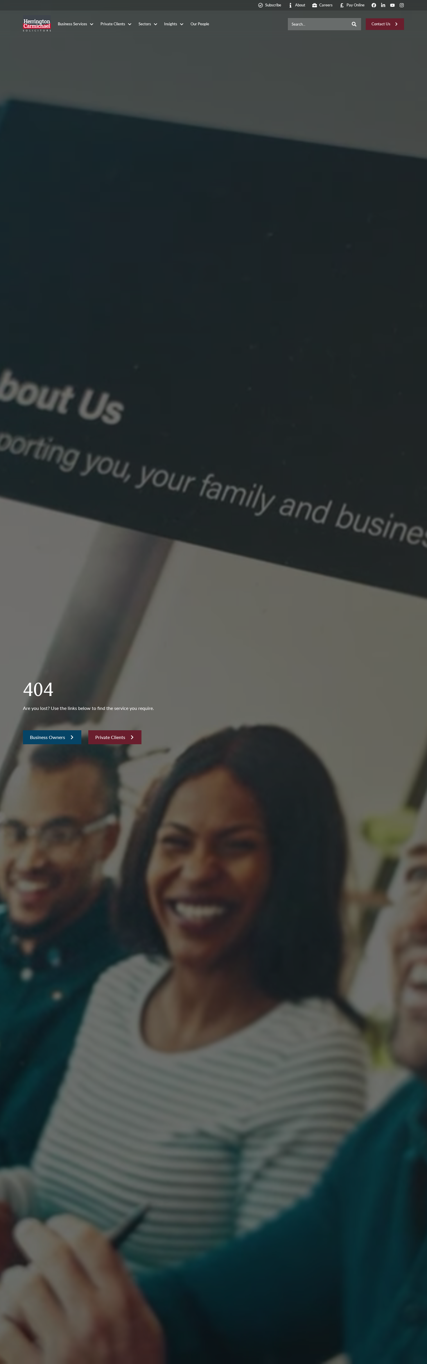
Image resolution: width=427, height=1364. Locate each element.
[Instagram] (401, 5)
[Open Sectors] (155, 24)
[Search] (354, 24)
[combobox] (317, 24)
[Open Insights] (182, 24)
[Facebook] (374, 5)
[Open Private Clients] (130, 24)
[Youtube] (392, 5)
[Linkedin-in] (383, 5)
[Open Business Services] (92, 24)
